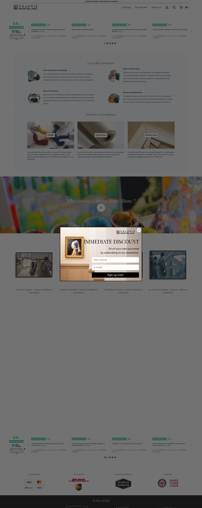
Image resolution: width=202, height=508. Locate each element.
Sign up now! (115, 275)
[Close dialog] (139, 230)
